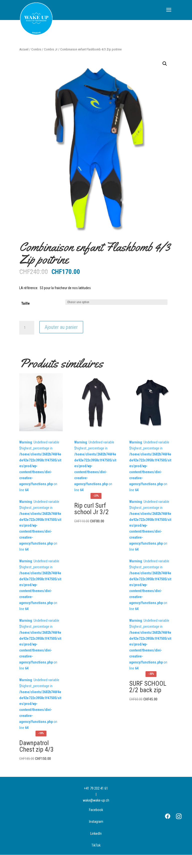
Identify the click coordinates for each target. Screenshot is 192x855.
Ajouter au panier (61, 327)
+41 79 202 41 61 (96, 788)
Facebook (96, 810)
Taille (25, 303)
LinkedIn (96, 834)
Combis (36, 49)
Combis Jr (51, 49)
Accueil (23, 49)
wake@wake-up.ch (96, 800)
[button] (164, 63)
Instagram (96, 822)
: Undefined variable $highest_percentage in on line (96, 482)
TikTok (96, 845)
